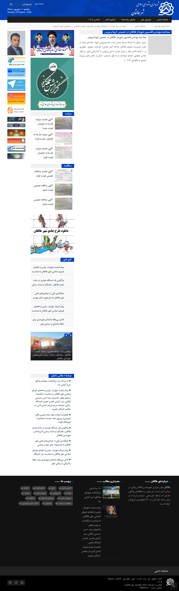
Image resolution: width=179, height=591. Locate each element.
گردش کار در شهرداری (30, 503)
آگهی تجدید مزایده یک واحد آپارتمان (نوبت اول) (44, 153)
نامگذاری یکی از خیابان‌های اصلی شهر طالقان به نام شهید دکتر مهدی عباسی (48, 298)
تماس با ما (95, 19)
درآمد (69, 493)
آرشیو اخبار (110, 19)
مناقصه (31, 498)
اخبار (53, 488)
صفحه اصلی (39, 4)
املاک (26, 488)
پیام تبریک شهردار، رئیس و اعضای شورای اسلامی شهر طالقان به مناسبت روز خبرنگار (48, 311)
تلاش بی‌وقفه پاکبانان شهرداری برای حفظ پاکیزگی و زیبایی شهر (48, 322)
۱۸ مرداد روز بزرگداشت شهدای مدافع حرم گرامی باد (53, 383)
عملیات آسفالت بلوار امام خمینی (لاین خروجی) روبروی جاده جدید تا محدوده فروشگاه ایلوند (53, 418)
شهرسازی (56, 493)
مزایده (27, 493)
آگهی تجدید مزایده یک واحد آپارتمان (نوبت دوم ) (44, 124)
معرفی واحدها (128, 19)
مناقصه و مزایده (65, 503)
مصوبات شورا (65, 498)
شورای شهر (146, 19)
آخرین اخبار (66, 488)
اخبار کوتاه (40, 488)
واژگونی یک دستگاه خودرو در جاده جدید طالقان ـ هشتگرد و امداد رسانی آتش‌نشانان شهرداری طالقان (48, 284)
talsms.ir (144, 587)
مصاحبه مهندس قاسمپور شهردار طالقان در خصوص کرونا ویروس (116, 37)
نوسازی (48, 503)
